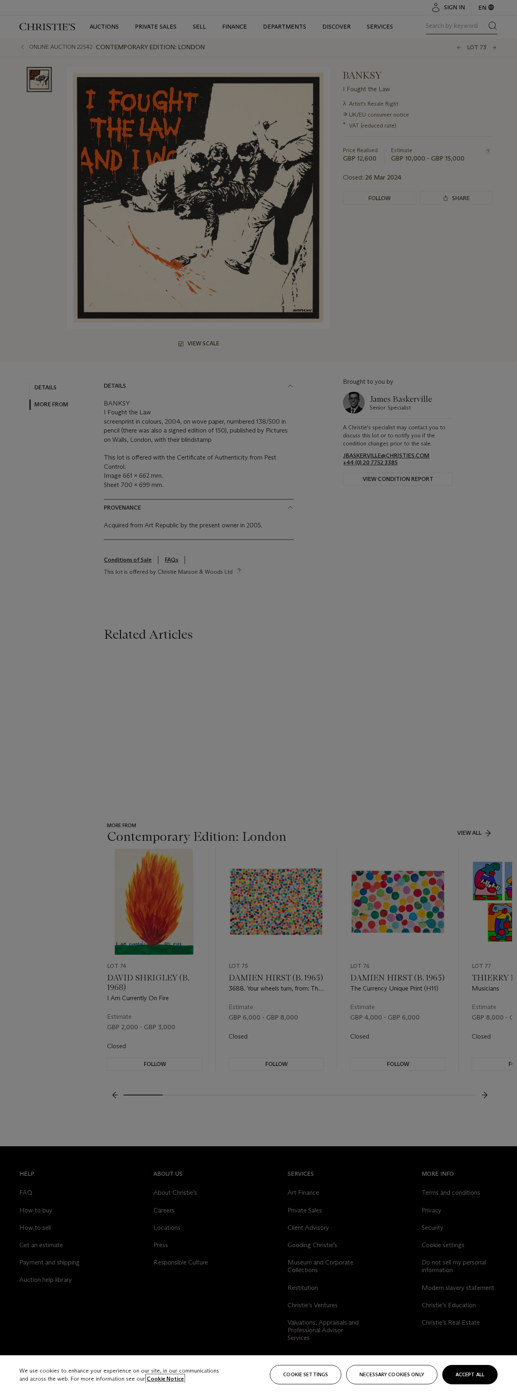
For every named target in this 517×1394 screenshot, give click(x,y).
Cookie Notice (165, 1378)
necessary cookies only (391, 1374)
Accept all (470, 1374)
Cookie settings (305, 1374)
